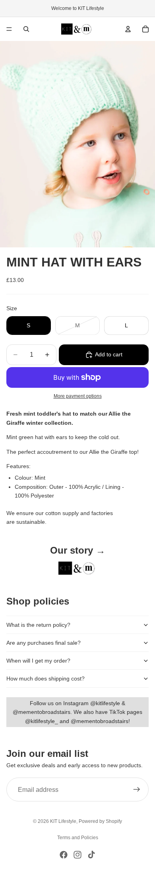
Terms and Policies (77, 837)
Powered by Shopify (100, 821)
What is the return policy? (38, 625)
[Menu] (9, 29)
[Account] (128, 29)
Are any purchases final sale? (43, 643)
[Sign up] (136, 789)
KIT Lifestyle (63, 821)
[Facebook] (63, 854)
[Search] (26, 29)
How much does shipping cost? (45, 678)
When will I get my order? (38, 660)
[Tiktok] (91, 854)
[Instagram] (77, 854)
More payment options (78, 396)
